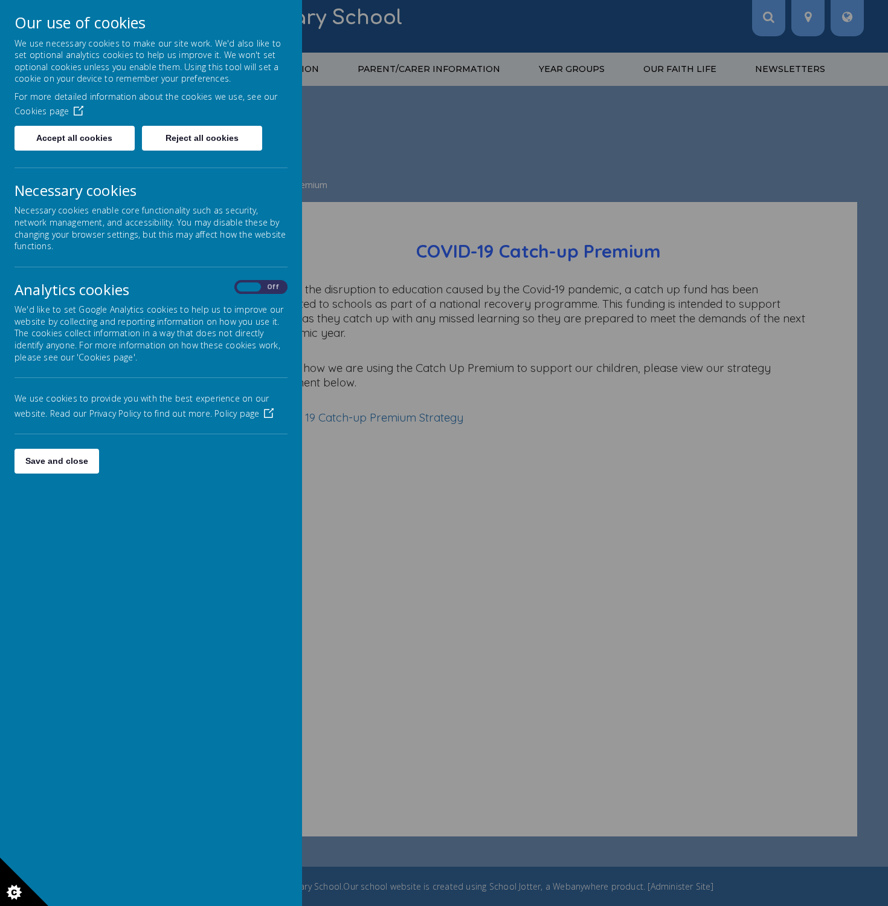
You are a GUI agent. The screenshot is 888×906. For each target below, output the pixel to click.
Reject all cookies (202, 138)
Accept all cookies (74, 138)
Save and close (56, 461)
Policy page (236, 413)
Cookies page (41, 111)
